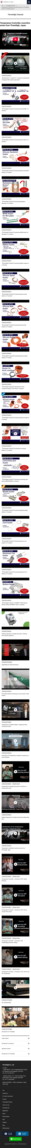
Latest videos (5, 1038)
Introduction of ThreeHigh (8, 1053)
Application (5, 1110)
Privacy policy (5, 1116)
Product (4, 1099)
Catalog (4, 1122)
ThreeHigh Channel (10, 5)
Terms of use (5, 1105)
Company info (5, 1107)
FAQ (3, 1119)
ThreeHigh (7, 2)
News (3, 1113)
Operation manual (6, 1048)
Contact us (5, 1093)
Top (2, 5)
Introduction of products (8, 1043)
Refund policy (5, 1128)
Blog (3, 1125)
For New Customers (7, 1096)
